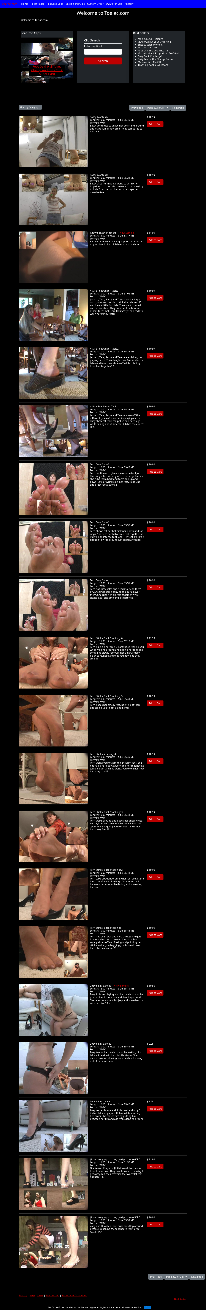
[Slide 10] (63, 79)
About (128, 3)
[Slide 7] (52, 79)
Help (32, 1295)
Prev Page (137, 107)
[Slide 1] (30, 79)
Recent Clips (37, 3)
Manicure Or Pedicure (150, 39)
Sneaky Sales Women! (150, 44)
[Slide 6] (48, 79)
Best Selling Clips (75, 3)
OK (147, 1307)
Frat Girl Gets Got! (148, 47)
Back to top (180, 1299)
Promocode (52, 1295)
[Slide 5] (45, 79)
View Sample (126, 232)
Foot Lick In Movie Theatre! (153, 50)
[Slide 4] (41, 79)
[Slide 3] (37, 79)
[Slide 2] (34, 79)
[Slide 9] (59, 79)
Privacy (23, 1295)
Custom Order (95, 3)
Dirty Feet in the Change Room (155, 59)
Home (24, 3)
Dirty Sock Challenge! (150, 56)
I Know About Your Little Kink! (154, 41)
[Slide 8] (56, 79)
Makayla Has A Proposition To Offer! (158, 53)
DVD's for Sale (114, 3)
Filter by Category (29, 107)
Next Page (178, 107)
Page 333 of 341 (156, 107)
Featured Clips (55, 3)
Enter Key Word (93, 46)
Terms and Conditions (74, 1295)
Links (40, 1295)
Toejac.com (10, 4)
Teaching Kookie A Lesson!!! (153, 65)
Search (103, 61)
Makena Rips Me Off (149, 62)
